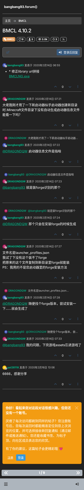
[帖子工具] (78, 87)
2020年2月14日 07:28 (46, 297)
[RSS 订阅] (63, 39)
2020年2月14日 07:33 (48, 338)
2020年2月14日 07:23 (48, 181)
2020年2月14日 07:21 (48, 98)
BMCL (10, 39)
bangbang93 (15, 65)
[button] (6, 484)
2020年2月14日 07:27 (48, 246)
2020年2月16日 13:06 (41, 367)
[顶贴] (55, 87)
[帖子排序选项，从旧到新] (8, 52)
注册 (10, 457)
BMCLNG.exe (19, 76)
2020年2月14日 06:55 (46, 65)
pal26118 (13, 367)
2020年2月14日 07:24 (46, 217)
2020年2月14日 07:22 (46, 144)
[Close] (77, 408)
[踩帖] (70, 87)
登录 (21, 457)
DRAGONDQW (16, 98)
